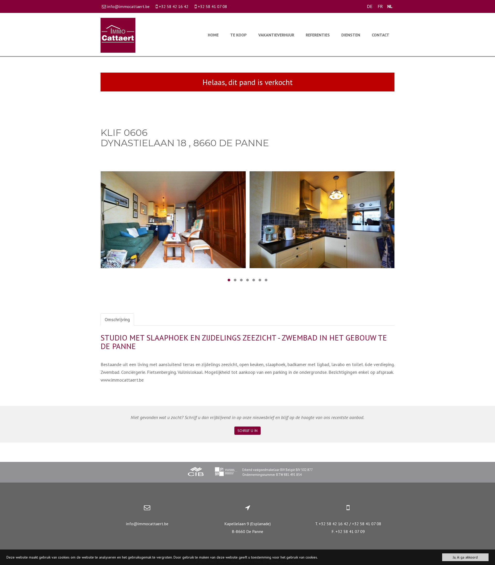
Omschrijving (117, 319)
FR (380, 6)
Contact (380, 34)
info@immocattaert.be (147, 523)
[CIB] (196, 472)
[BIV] (225, 472)
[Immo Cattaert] (118, 35)
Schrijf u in (247, 430)
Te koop (238, 34)
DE (370, 6)
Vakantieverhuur (276, 34)
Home (213, 34)
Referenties (318, 34)
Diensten (350, 34)
